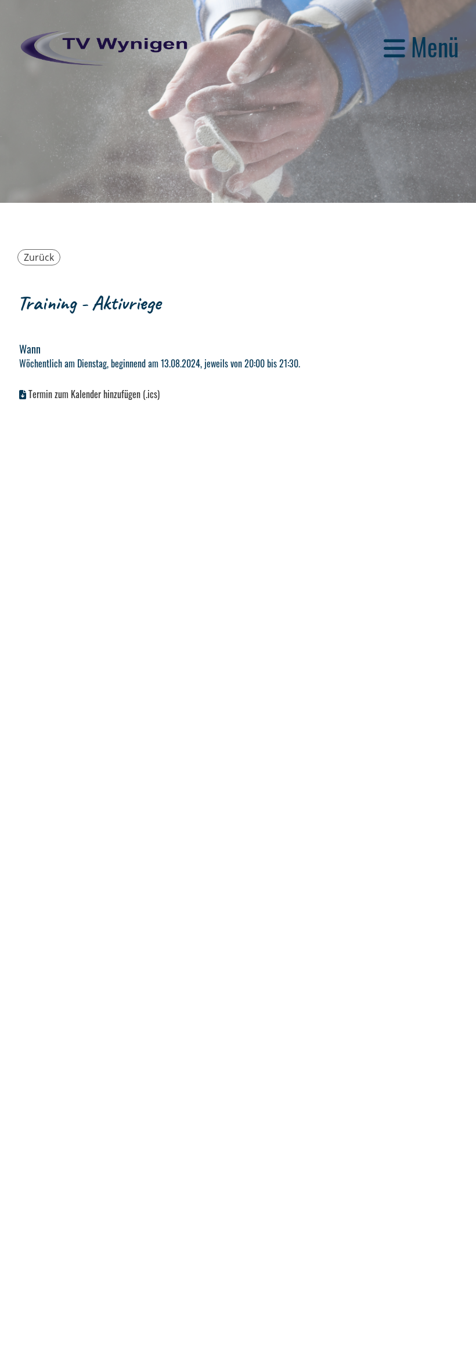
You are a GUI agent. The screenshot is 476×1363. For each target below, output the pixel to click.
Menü (432, 47)
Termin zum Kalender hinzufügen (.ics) (94, 394)
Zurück (39, 257)
